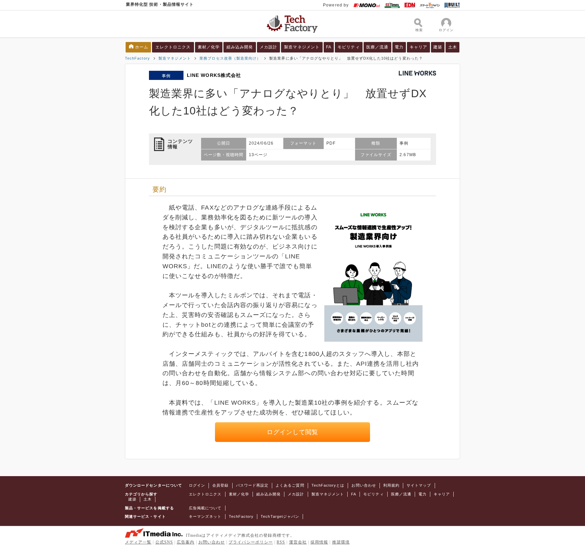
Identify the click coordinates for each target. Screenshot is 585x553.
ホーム (141, 47)
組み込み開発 (239, 47)
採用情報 (319, 542)
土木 (452, 47)
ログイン (197, 485)
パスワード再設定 (252, 485)
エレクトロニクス (173, 47)
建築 (437, 47)
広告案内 (185, 542)
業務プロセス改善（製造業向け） (230, 58)
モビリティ (349, 47)
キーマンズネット (205, 516)
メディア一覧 (138, 542)
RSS (281, 542)
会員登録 (220, 485)
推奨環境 (341, 542)
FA (328, 47)
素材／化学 (209, 47)
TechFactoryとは (328, 485)
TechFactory (137, 58)
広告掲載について (205, 508)
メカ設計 (268, 47)
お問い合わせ (363, 485)
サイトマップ (419, 485)
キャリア (418, 47)
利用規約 (391, 485)
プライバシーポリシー (251, 542)
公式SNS (164, 542)
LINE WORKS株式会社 (214, 75)
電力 (399, 47)
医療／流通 (377, 47)
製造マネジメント (302, 47)
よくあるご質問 (290, 485)
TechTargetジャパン (280, 516)
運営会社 (298, 542)
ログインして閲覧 (293, 432)
